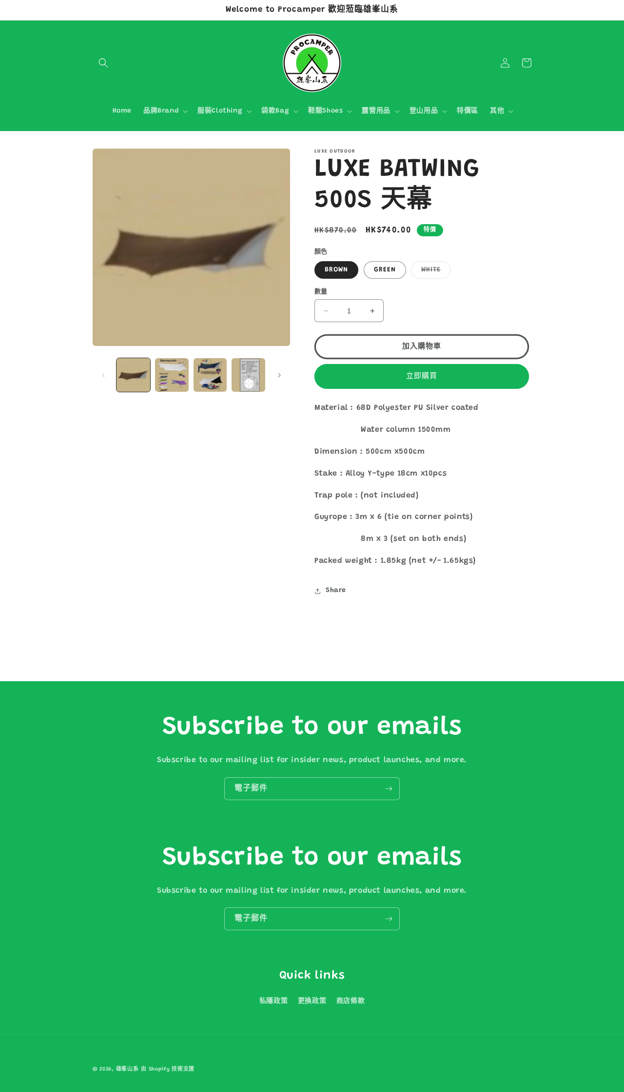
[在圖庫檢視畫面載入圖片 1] (133, 375)
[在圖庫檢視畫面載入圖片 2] (172, 375)
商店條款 (350, 1001)
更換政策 (312, 1001)
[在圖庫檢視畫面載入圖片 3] (210, 375)
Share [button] (336, 590)
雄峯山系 (127, 1069)
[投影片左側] (103, 375)
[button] (103, 63)
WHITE (434, 272)
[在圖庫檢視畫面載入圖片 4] (248, 375)
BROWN (336, 270)
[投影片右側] (279, 375)
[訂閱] (388, 788)
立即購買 (421, 376)
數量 (321, 291)
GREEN (385, 270)
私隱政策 (273, 1001)
